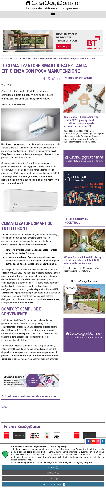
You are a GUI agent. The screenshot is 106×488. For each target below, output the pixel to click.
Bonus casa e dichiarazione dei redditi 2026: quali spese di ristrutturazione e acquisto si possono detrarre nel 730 (81, 121)
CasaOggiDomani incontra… (76, 221)
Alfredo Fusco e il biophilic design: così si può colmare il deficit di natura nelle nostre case (83, 260)
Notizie (13, 58)
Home (4, 58)
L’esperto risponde (78, 78)
